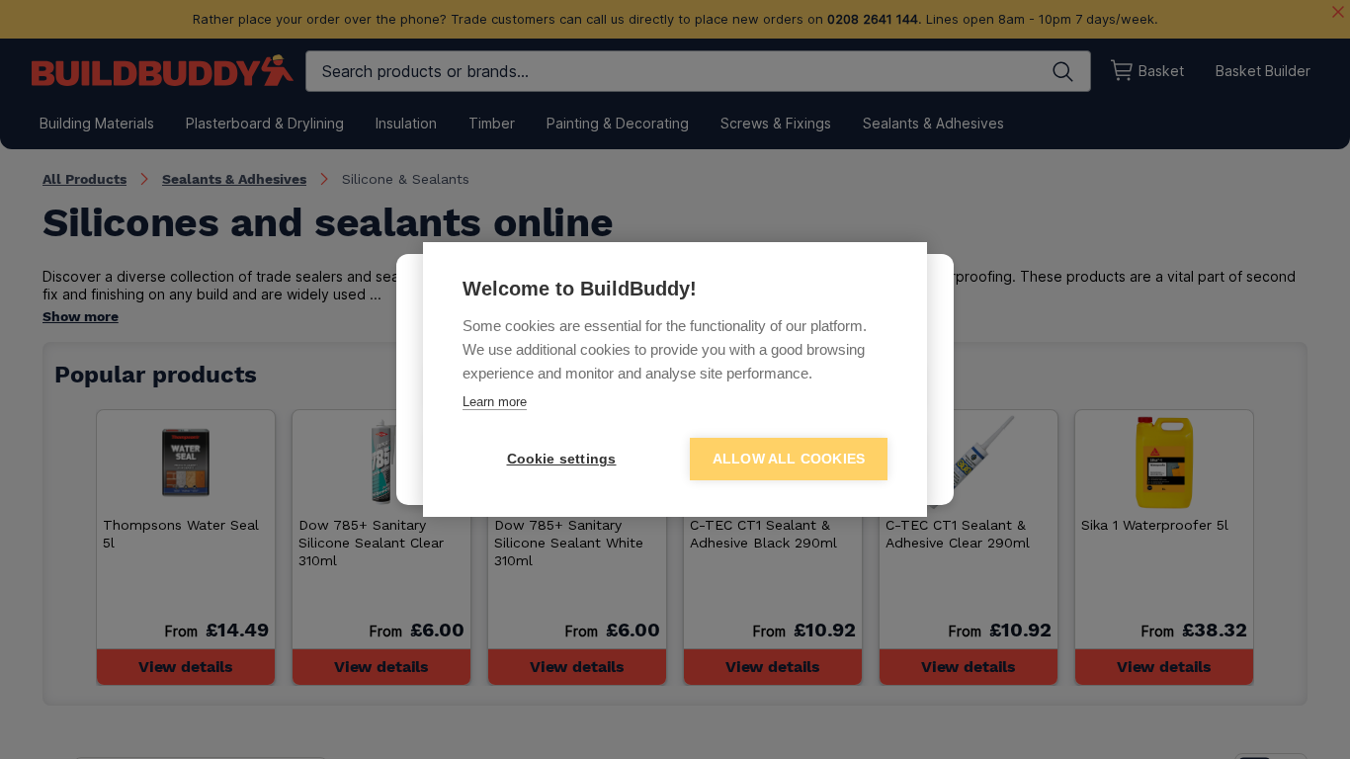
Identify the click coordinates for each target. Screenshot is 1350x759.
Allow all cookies (789, 459)
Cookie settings (562, 459)
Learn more (495, 401)
